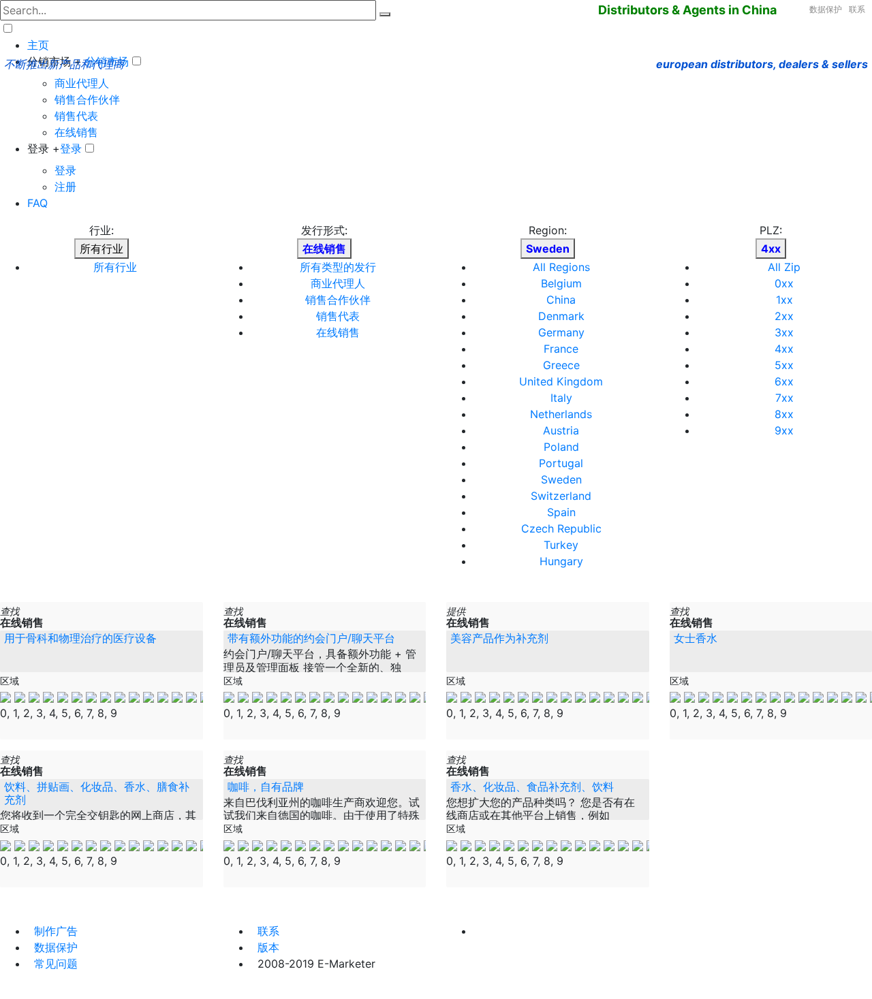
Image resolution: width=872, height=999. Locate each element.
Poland (561, 447)
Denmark (561, 316)
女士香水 (695, 638)
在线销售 (76, 132)
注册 (65, 186)
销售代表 (76, 116)
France (561, 348)
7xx (784, 398)
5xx (784, 365)
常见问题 (56, 963)
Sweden (561, 479)
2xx (784, 316)
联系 (857, 9)
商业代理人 (81, 83)
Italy (561, 398)
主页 (38, 45)
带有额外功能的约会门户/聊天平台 (311, 638)
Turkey (561, 545)
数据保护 (825, 9)
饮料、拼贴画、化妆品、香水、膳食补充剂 (96, 793)
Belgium (561, 283)
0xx (784, 283)
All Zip (784, 267)
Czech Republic (561, 528)
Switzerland (561, 496)
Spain (561, 512)
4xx (784, 348)
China (561, 299)
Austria (561, 430)
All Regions (561, 267)
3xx (784, 332)
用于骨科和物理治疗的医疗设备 (80, 638)
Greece (561, 365)
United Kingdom (561, 381)
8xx (784, 414)
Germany (561, 332)
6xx (784, 381)
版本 (268, 947)
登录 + (43, 148)
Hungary (561, 561)
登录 (71, 148)
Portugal (561, 463)
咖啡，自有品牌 (266, 786)
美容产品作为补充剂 (499, 638)
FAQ (37, 203)
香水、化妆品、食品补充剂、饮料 (532, 786)
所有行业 (101, 248)
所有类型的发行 (338, 267)
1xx (784, 299)
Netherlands (561, 414)
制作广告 (56, 931)
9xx (784, 430)
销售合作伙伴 (87, 99)
